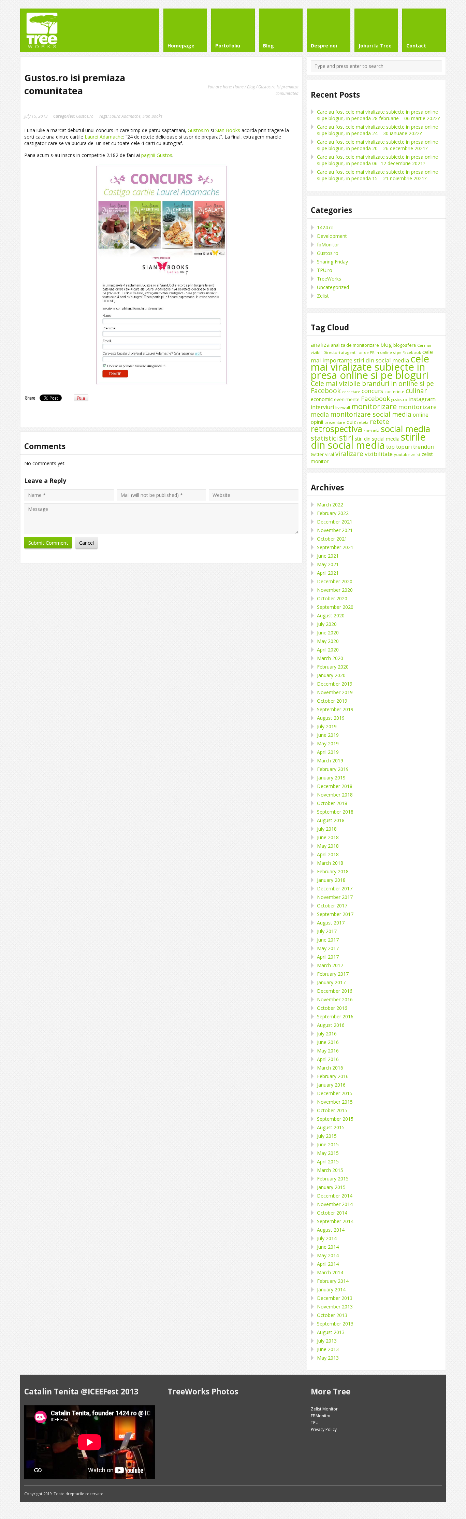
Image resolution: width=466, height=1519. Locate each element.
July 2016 (327, 1033)
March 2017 (330, 965)
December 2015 (334, 1093)
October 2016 (332, 1008)
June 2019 (328, 735)
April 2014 (328, 1264)
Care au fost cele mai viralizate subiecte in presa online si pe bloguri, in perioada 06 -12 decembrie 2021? (377, 160)
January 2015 (331, 1187)
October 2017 (332, 905)
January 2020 (331, 675)
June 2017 (328, 939)
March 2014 (330, 1272)
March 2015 (330, 1170)
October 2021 (332, 538)
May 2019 (328, 743)
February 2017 (333, 974)
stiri (346, 437)
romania (371, 430)
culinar (416, 390)
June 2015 (328, 1144)
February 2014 (333, 1281)
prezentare (334, 422)
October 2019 (332, 701)
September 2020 (335, 607)
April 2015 (328, 1161)
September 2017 (335, 914)
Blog (251, 86)
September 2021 (335, 547)
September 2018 (335, 811)
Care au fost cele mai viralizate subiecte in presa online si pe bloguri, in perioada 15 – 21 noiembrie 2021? (377, 175)
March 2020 (330, 658)
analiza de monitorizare (355, 345)
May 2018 (328, 846)
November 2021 (335, 530)
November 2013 (335, 1306)
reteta (362, 422)
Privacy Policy (324, 1429)
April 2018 (328, 854)
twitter (317, 454)
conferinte (394, 392)
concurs (372, 391)
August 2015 (331, 1127)
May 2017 (328, 948)
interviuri (322, 407)
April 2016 (328, 1059)
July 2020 (327, 624)
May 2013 (328, 1358)
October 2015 (332, 1110)
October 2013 (332, 1315)
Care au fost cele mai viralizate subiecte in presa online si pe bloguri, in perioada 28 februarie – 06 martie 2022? (378, 115)
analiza (320, 344)
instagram (422, 399)
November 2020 (335, 590)
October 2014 (332, 1212)
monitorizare (374, 406)
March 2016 (330, 1067)
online (420, 414)
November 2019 (335, 692)
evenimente (347, 399)
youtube (402, 454)
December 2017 (334, 888)
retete (379, 421)
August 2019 (331, 718)
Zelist (323, 295)
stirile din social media (368, 441)
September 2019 (335, 709)
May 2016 (328, 1050)
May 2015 (328, 1153)
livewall (342, 407)
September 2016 (335, 1016)
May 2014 (328, 1255)
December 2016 (334, 991)
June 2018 (328, 837)
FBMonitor (321, 1416)
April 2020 (328, 649)
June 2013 (328, 1349)
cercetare (351, 391)
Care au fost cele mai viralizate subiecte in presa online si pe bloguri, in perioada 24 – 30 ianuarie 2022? (377, 130)
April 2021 (328, 573)
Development (332, 236)
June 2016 (328, 1042)
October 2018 (332, 803)
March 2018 (330, 863)
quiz (351, 422)
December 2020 (334, 581)
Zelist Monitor (324, 1409)
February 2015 (333, 1178)
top (390, 446)
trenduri (424, 446)
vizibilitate (379, 454)
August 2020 (331, 615)
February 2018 (333, 871)
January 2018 (331, 880)
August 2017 (331, 922)
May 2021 (328, 564)
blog (386, 344)
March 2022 (330, 504)
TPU (315, 1422)
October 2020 (332, 598)
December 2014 (334, 1195)
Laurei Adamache (104, 136)
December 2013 (334, 1298)
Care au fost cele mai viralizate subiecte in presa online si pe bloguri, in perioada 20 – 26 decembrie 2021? (377, 145)
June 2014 (328, 1247)
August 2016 (331, 1025)
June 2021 (328, 556)
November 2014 (335, 1204)
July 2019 (327, 726)
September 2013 (335, 1323)
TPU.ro (324, 270)
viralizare (349, 453)
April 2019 (328, 752)
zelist (415, 454)
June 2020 (328, 632)
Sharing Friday (332, 261)
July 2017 (327, 931)
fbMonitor (328, 244)
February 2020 (333, 666)
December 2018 (334, 786)
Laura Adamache (125, 116)
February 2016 (333, 1076)
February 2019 (333, 769)
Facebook (375, 398)
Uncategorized (333, 287)
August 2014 (331, 1230)
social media (405, 428)
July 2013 (327, 1340)
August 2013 (331, 1332)
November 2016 (335, 999)
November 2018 (335, 794)
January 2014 (331, 1289)
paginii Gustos (156, 155)
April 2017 (328, 957)
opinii (317, 421)
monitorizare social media (370, 414)
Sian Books (152, 116)
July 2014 (327, 1238)
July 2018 (327, 829)
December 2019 (334, 683)
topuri (404, 446)
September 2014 (335, 1221)
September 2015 (335, 1119)
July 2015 (327, 1136)
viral (329, 454)
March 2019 (330, 760)
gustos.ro (399, 399)
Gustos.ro (84, 116)
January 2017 (331, 982)
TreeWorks (329, 278)
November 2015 (335, 1102)
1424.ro (325, 227)
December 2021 (334, 521)
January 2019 (331, 777)
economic (322, 399)
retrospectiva (336, 428)
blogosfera (404, 345)
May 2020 (328, 641)
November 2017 (335, 897)
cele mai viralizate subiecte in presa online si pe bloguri (370, 367)
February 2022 (333, 513)
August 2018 (331, 820)
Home (238, 86)
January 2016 (331, 1084)
